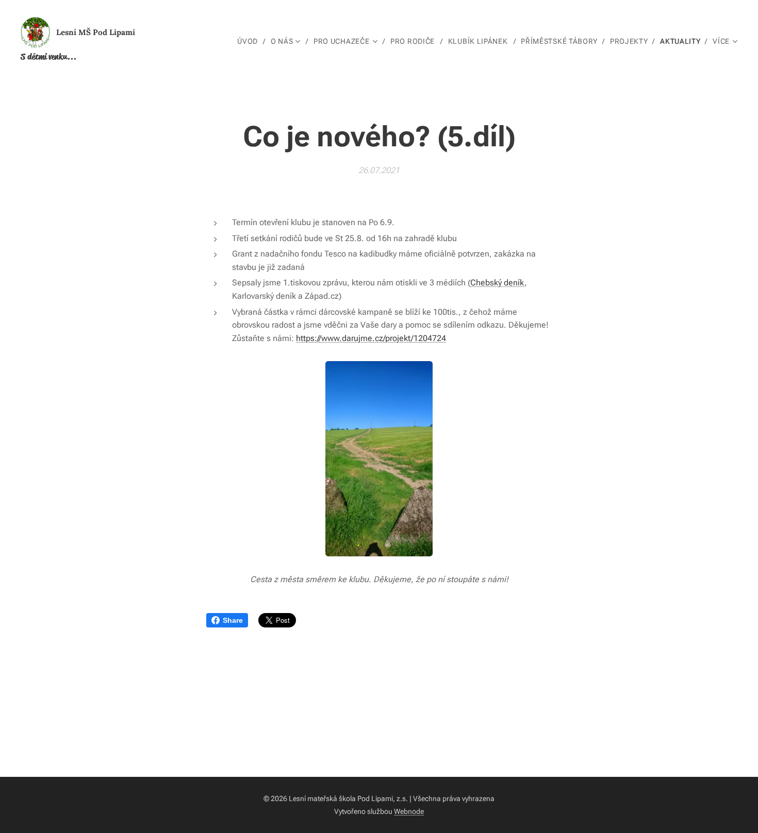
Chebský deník (497, 282)
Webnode (409, 811)
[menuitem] (250, 41)
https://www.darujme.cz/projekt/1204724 (371, 338)
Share (233, 620)
